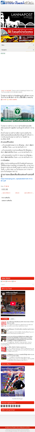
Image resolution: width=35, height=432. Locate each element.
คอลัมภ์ (12, 318)
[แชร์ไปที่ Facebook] (7, 189)
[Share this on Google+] (8, 186)
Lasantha (27, 429)
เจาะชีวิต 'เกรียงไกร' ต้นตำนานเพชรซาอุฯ (16, 347)
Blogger (21, 398)
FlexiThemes (13, 429)
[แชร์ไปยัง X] (5, 189)
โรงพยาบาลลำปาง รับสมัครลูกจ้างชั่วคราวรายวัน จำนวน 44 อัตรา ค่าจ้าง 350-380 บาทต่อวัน (17, 96)
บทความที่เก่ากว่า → (29, 193)
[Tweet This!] (6, 186)
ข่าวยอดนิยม (5, 318)
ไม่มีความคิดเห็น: (13, 99)
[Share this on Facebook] (4, 186)
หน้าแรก (17, 193)
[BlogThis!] (4, 189)
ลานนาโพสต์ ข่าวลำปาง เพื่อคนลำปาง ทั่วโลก (19, 427)
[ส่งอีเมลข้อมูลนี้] (2, 189)
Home (2, 90)
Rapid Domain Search (25, 431)
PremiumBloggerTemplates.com (12, 431)
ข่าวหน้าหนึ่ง (8, 90)
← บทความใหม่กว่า (5, 193)
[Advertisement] (17, 71)
